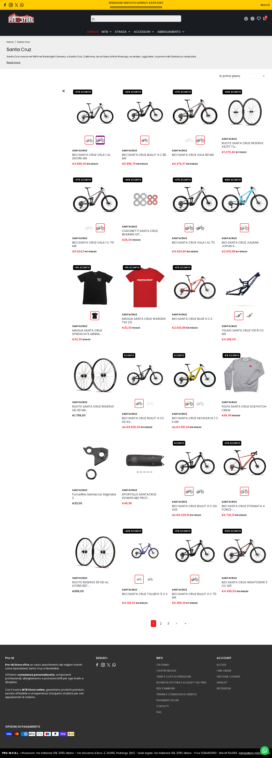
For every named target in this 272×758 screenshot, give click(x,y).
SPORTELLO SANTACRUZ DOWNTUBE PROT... (139, 496)
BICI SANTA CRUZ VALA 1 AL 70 (193, 243)
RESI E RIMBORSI (165, 688)
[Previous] (79, 111)
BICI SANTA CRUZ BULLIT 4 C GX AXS (194, 508)
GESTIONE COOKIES (228, 676)
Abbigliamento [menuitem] (169, 32)
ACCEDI (221, 665)
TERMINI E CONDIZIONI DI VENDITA (176, 694)
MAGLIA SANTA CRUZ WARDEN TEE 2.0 (143, 320)
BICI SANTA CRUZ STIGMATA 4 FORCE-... (243, 508)
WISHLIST (222, 682)
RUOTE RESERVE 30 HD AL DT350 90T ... (90, 584)
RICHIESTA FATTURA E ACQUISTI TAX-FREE (181, 682)
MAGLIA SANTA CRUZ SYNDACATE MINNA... (87, 332)
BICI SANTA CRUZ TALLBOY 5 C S (144, 594)
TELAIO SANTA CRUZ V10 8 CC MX (243, 332)
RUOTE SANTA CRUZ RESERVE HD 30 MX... (93, 408)
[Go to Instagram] (11, 5)
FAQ (158, 712)
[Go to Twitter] (16, 5)
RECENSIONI (224, 688)
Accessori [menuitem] (142, 32)
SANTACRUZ (129, 413)
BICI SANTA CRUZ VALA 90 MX (193, 155)
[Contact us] (264, 750)
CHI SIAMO (162, 665)
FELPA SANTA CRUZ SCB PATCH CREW (244, 408)
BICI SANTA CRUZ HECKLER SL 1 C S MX (195, 420)
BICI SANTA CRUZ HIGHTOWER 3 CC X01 (244, 584)
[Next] (111, 111)
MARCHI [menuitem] (93, 32)
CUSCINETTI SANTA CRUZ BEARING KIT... (140, 233)
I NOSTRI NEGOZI (166, 671)
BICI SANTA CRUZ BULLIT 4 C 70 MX (194, 596)
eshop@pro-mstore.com (254, 753)
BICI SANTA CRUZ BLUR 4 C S (192, 319)
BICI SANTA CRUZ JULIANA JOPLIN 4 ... (240, 244)
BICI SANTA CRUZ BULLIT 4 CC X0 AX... (143, 420)
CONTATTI (162, 706)
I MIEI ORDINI (224, 671)
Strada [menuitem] (121, 32)
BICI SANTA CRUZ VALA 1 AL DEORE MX (91, 156)
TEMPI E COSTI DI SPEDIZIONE (173, 676)
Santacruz (79, 150)
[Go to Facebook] (5, 5)
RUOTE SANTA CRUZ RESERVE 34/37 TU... (242, 145)
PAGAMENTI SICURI (167, 700)
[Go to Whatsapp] (22, 5)
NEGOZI (265, 5)
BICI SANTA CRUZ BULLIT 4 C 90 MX (144, 156)
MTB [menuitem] (105, 32)
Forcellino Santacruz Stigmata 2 (94, 496)
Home (10, 41)
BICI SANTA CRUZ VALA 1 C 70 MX (93, 244)
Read (10, 62)
